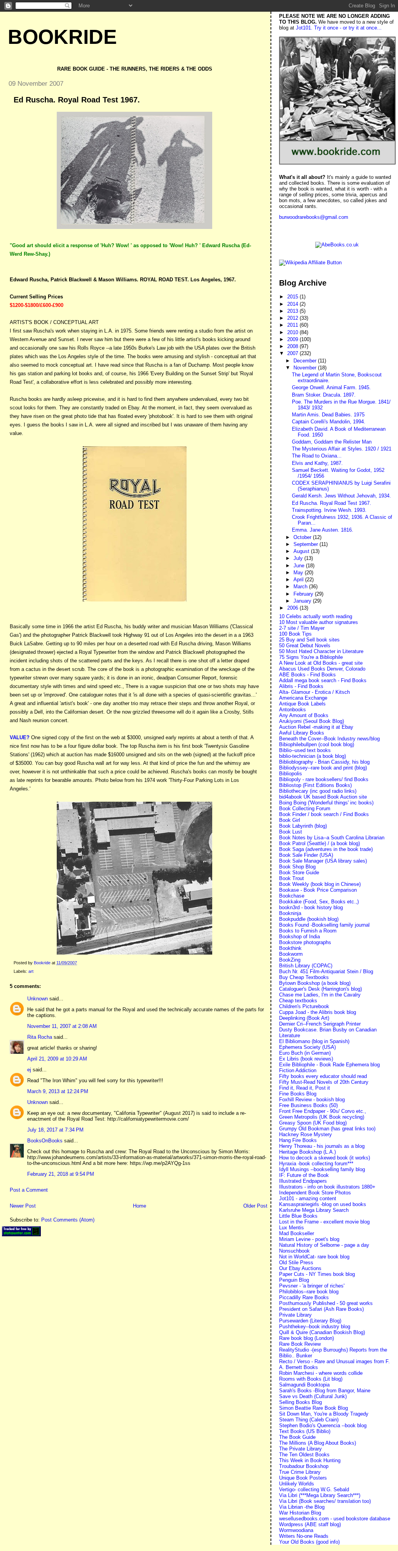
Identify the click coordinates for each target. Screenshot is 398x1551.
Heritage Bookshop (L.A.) (307, 1152)
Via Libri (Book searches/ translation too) (325, 1501)
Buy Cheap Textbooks (304, 977)
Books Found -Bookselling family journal (324, 925)
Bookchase (291, 896)
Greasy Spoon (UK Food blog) (313, 1123)
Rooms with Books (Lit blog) (310, 1379)
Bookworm (291, 954)
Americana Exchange (303, 698)
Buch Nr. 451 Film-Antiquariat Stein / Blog (326, 971)
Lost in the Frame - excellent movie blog (324, 1222)
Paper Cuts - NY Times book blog (317, 1274)
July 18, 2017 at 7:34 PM (55, 1130)
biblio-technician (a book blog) (312, 756)
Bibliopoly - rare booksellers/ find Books (323, 779)
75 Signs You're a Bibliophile (311, 657)
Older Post (255, 1206)
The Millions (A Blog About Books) (317, 1443)
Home (139, 1206)
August (302, 551)
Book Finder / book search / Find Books (324, 814)
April (299, 579)
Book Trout (291, 878)
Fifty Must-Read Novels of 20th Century (323, 1082)
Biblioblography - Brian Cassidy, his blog (324, 762)
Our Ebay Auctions (300, 1268)
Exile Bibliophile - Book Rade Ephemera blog (329, 1065)
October (303, 537)
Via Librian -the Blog (302, 1507)
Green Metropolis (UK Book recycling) (321, 1117)
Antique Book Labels (302, 704)
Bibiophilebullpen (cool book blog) (316, 744)
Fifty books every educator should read (323, 1076)
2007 (293, 353)
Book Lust (290, 832)
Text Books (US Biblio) (304, 1431)
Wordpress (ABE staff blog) (310, 1524)
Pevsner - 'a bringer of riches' (311, 1286)
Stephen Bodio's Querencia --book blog (323, 1425)
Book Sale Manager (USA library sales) (323, 861)
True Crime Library (300, 1472)
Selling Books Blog (300, 1402)
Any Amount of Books (303, 715)
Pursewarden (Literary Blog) (310, 1321)
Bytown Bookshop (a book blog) (315, 983)
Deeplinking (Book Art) (304, 1018)
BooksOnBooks (45, 1141)
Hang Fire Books (298, 1140)
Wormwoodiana (296, 1530)
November (305, 368)
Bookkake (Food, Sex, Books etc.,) (319, 902)
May (299, 572)
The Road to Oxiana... (317, 456)
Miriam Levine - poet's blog (309, 1239)
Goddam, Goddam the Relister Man (332, 442)
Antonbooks (292, 709)
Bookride (62, 37)
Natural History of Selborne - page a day (324, 1245)
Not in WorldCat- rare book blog (314, 1257)
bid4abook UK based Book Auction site (323, 797)
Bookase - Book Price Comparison (318, 890)
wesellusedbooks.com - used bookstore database (334, 1519)
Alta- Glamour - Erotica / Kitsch (314, 692)
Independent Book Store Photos (315, 1193)
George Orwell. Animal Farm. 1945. (331, 387)
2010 (293, 332)
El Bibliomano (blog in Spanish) (314, 1041)
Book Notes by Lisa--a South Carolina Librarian (331, 837)
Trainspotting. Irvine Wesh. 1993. (329, 510)
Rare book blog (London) (306, 1338)
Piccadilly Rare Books (304, 1297)
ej (29, 1070)
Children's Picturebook (304, 1006)
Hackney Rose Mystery (305, 1134)
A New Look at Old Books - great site (321, 663)
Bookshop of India (299, 936)
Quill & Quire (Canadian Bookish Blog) (322, 1332)
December (305, 361)
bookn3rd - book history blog (311, 907)
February (304, 594)
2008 (293, 346)
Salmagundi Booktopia (304, 1385)
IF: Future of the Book (304, 1175)
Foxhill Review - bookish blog (312, 1099)
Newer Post (23, 1206)
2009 (293, 339)
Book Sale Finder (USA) (306, 855)
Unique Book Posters (303, 1478)
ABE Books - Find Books (307, 675)
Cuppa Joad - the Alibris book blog (317, 1012)
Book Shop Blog (297, 867)
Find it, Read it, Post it (304, 1088)
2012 (293, 318)
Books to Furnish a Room (308, 931)
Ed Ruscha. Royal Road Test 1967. (331, 503)
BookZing (289, 960)
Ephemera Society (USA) (307, 1047)
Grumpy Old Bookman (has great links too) (327, 1129)
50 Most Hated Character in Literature (321, 651)
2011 (293, 325)
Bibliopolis (290, 773)
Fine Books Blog (297, 1094)
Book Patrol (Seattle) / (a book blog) (319, 843)
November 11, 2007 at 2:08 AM (62, 1026)
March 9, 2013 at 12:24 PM (57, 1091)
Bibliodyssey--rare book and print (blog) (323, 768)
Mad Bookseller (296, 1233)
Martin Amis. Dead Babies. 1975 (328, 415)
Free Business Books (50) (308, 1105)
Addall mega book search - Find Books (323, 680)
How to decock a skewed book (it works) (324, 1158)
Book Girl (289, 820)
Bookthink (290, 948)
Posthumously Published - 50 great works (326, 1303)
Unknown (37, 999)
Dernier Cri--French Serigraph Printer (320, 1024)
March (301, 586)
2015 (293, 297)
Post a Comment (29, 1190)
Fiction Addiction (297, 1070)
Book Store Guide (299, 872)
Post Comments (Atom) (67, 1220)
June (299, 565)
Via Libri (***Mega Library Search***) (319, 1495)
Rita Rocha (39, 1037)
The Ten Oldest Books (304, 1454)
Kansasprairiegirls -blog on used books (322, 1204)
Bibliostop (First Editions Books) (315, 785)
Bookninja (290, 913)
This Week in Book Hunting (309, 1460)
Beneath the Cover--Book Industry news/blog (329, 739)
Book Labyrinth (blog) (303, 826)
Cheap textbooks (298, 1000)
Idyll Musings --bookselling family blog (322, 1169)
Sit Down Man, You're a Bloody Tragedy (323, 1414)
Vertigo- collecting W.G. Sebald (314, 1489)
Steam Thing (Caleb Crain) (309, 1420)
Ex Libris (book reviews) (306, 1059)
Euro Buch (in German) (305, 1053)
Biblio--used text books (305, 750)
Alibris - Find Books (301, 686)
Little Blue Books (298, 1216)
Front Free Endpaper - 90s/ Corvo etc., (322, 1111)
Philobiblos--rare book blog (309, 1292)
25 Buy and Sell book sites (309, 640)
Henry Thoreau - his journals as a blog (322, 1146)
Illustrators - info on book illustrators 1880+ (327, 1187)
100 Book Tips (295, 634)
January (303, 601)
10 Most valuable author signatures (318, 622)
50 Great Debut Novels (304, 645)
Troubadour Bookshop (303, 1466)
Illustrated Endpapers (303, 1181)
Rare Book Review (300, 1344)
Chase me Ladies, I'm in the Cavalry (320, 995)
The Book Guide (297, 1437)
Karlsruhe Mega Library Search (314, 1210)
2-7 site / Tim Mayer (302, 628)
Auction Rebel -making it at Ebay (316, 727)
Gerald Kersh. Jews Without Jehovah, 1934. (341, 496)
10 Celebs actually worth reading (315, 616)
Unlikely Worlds (296, 1484)
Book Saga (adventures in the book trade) (326, 849)
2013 (293, 311)
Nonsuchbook (294, 1251)
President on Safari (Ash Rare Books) (321, 1309)
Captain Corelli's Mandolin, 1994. (328, 422)
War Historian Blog (300, 1513)
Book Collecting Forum (304, 808)
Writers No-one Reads (303, 1536)
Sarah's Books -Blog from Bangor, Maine (324, 1390)
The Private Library (300, 1449)
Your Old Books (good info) (309, 1542)
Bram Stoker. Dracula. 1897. (324, 395)
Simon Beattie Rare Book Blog (313, 1408)
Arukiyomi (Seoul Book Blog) (311, 721)
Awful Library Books (301, 733)
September (306, 544)
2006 (293, 608)
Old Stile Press (296, 1262)
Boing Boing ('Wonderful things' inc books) (326, 803)
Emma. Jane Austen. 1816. (322, 530)
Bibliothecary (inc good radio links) (317, 791)
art (30, 971)
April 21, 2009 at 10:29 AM (57, 1059)
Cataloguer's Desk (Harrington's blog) (320, 989)
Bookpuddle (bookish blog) (309, 919)
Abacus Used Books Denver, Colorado (322, 669)
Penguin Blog (294, 1280)
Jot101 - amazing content (307, 1198)
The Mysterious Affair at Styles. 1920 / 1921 (341, 449)
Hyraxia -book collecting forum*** (316, 1163)
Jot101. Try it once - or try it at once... (339, 28)
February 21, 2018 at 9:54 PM (60, 1174)
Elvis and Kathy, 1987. (317, 463)
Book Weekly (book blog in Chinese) (320, 884)
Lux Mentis (291, 1227)
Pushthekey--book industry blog (314, 1326)
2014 (293, 304)
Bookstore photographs (305, 942)
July (298, 558)
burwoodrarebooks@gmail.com (313, 217)
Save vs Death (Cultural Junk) (313, 1396)
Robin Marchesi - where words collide (321, 1373)
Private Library (295, 1315)
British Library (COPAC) (305, 966)
